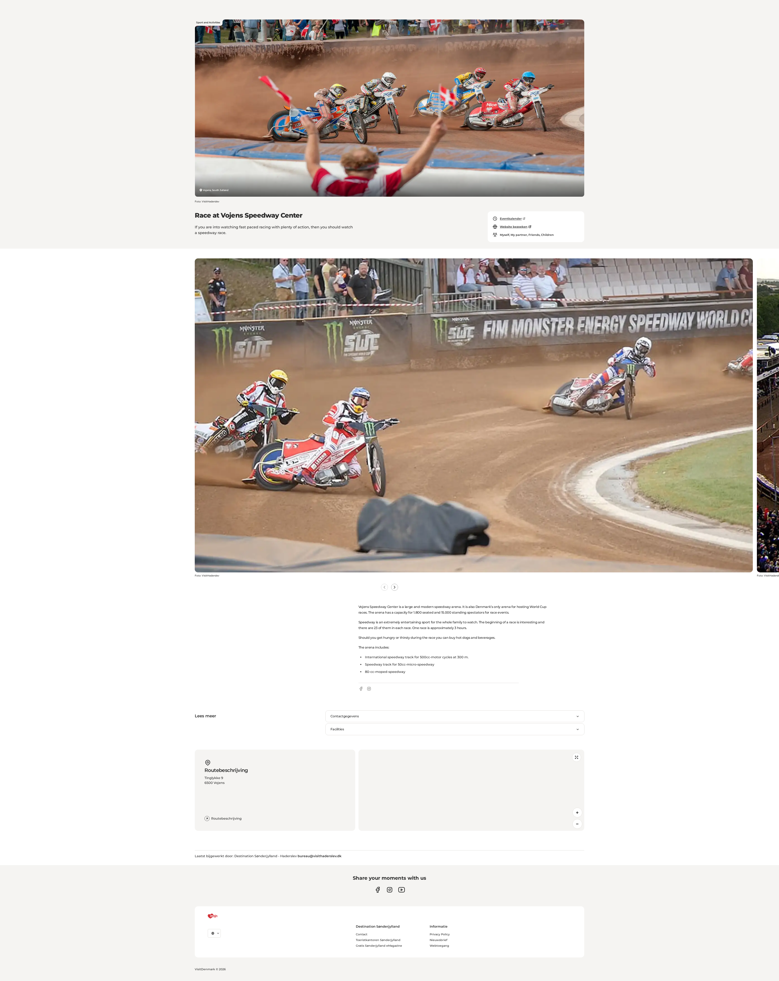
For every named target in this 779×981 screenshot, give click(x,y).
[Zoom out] (577, 824)
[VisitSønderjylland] (220, 916)
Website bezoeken (513, 227)
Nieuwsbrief (438, 940)
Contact (361, 934)
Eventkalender (511, 218)
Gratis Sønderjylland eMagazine (379, 946)
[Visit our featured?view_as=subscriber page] (401, 889)
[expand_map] (576, 757)
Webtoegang (439, 946)
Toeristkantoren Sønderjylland (378, 940)
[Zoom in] (577, 812)
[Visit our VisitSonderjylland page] (377, 889)
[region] (471, 790)
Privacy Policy (440, 934)
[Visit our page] (389, 889)
